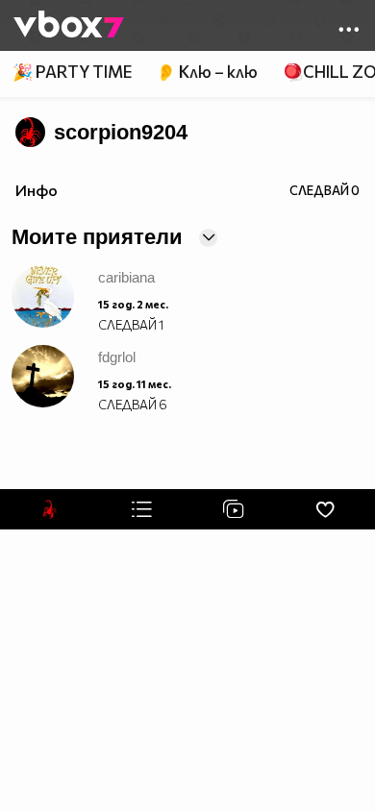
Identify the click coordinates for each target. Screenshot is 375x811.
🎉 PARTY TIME (72, 71)
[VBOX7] (68, 26)
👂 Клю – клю (207, 71)
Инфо (36, 190)
